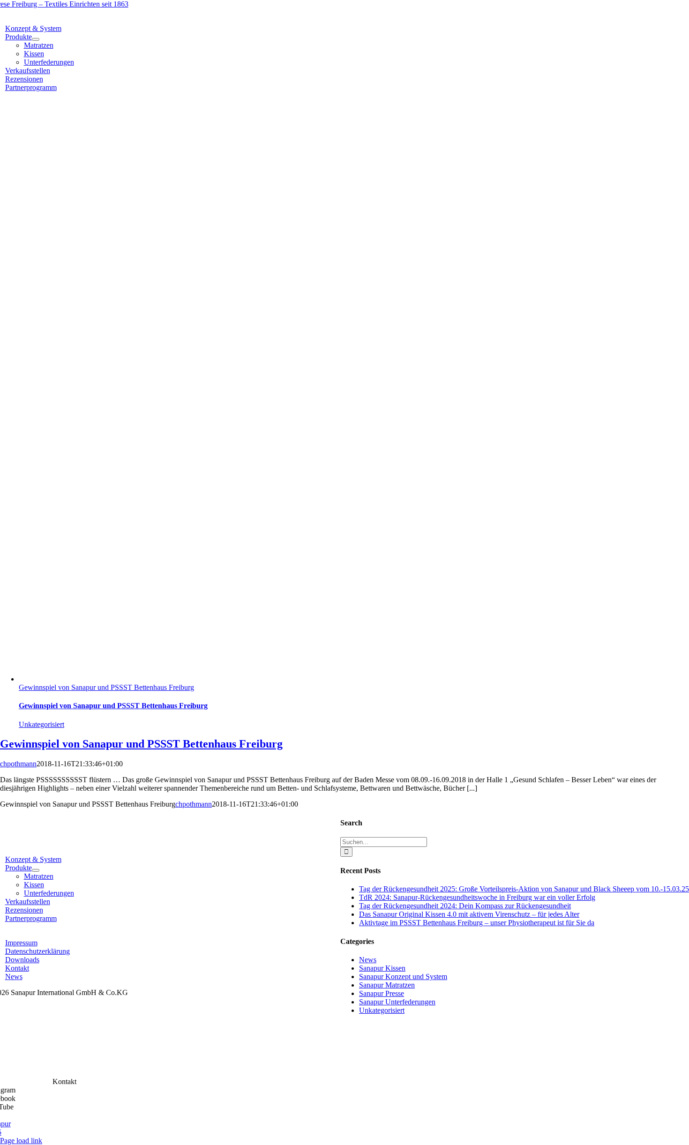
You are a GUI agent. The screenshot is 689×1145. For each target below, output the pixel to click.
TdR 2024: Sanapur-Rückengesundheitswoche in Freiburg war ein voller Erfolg (477, 897)
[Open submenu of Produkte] (35, 39)
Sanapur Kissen (382, 968)
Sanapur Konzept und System (403, 976)
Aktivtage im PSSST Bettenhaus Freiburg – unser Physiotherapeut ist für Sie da (476, 923)
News (367, 960)
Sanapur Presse (381, 993)
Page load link (21, 1141)
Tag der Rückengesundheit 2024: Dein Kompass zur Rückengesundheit (465, 906)
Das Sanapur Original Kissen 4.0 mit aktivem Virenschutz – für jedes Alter (469, 914)
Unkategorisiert (41, 724)
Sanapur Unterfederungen (397, 1002)
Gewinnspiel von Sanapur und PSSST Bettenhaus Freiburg (106, 687)
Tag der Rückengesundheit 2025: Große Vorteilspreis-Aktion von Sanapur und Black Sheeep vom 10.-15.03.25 (524, 889)
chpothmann (18, 764)
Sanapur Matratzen (387, 985)
